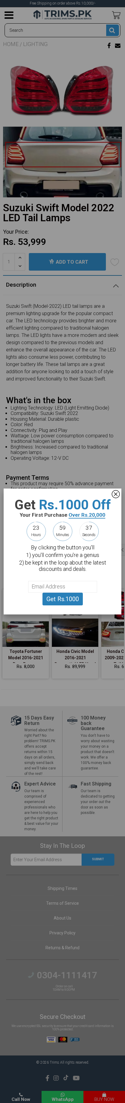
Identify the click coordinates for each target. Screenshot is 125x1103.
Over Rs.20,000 (87, 515)
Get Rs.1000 (62, 599)
